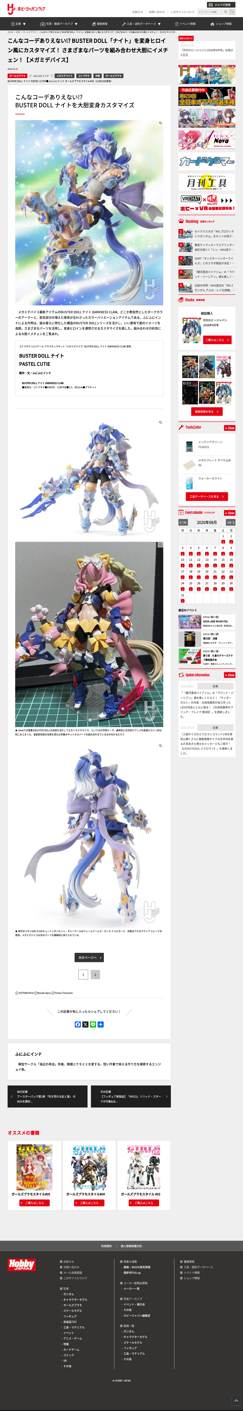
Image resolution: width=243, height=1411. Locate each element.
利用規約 (106, 1246)
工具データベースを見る (204, 496)
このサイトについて (183, 12)
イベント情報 (192, 1272)
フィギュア (70, 1316)
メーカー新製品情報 (136, 1283)
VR (65, 1360)
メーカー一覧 (132, 1288)
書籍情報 (189, 1261)
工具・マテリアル (74, 1327)
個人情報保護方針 (131, 1246)
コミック (68, 1355)
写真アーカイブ (133, 1299)
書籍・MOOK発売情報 (137, 1267)
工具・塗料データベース (198, 1267)
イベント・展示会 (134, 1304)
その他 (67, 1366)
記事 (215, 686)
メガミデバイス (65, 75)
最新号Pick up (132, 1272)
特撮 (66, 1344)
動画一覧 (129, 1326)
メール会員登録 (72, 1272)
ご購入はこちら (34, 1203)
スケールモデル (72, 1310)
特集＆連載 (130, 1261)
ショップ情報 (192, 1278)
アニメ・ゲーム (72, 1338)
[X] (85, 1024)
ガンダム (68, 1294)
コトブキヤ (84, 75)
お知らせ (137, 12)
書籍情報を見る (204, 411)
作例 (97, 75)
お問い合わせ (157, 12)
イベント (68, 1333)
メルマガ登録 (222, 4)
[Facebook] (78, 1024)
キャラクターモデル (75, 1299)
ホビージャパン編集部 (137, 1315)
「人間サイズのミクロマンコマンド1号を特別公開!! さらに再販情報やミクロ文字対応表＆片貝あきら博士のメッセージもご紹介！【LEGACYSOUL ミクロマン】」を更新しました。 (206, 743)
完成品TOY (70, 1322)
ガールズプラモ (17, 75)
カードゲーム (71, 1349)
